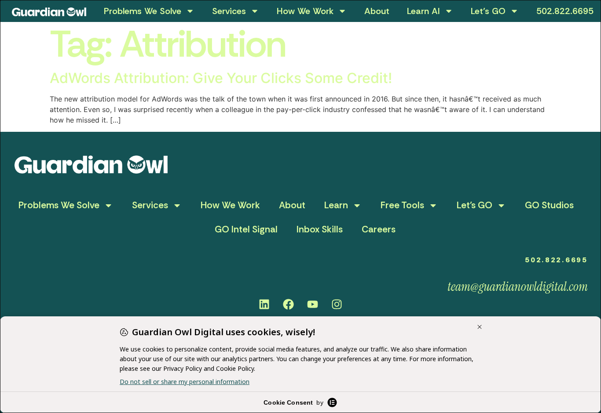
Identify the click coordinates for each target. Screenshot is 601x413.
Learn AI (423, 11)
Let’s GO (488, 11)
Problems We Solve (142, 11)
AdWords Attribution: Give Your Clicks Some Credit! (221, 78)
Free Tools (402, 205)
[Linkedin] (264, 304)
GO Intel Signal (246, 229)
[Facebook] (289, 304)
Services (229, 11)
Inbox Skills (320, 229)
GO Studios (549, 205)
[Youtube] (313, 304)
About (376, 11)
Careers (379, 229)
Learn (336, 205)
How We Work (305, 11)
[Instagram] (337, 304)
